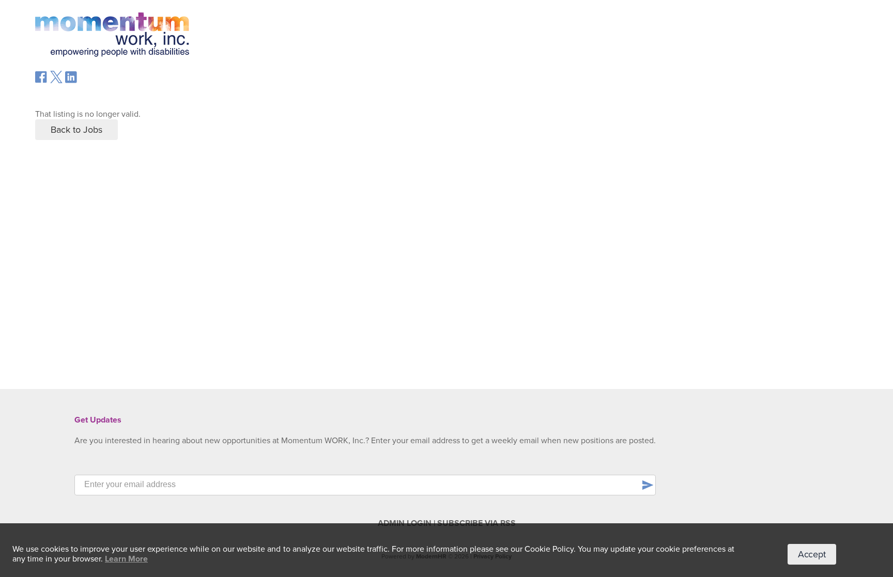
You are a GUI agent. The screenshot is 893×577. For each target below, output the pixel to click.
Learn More (126, 559)
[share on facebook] (41, 80)
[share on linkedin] (71, 81)
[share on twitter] (56, 80)
